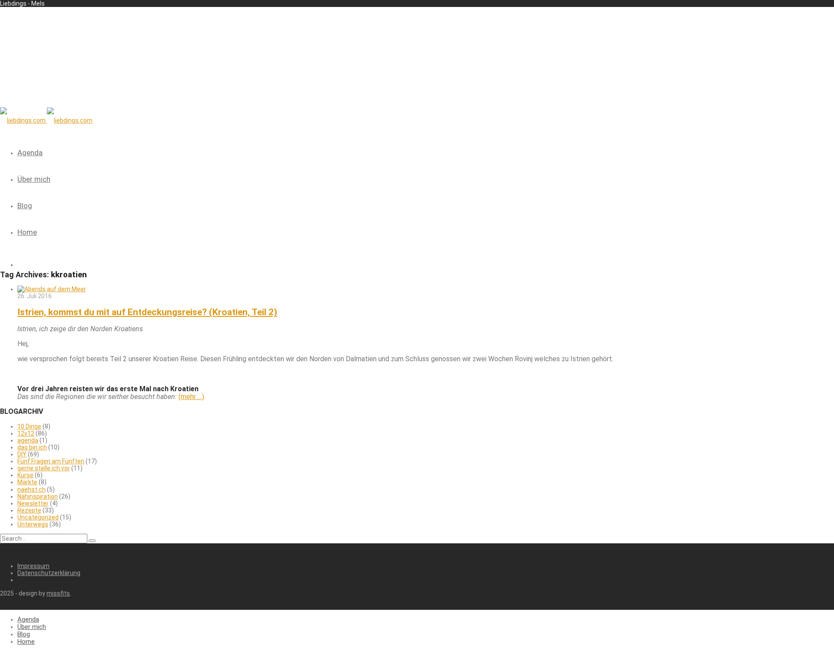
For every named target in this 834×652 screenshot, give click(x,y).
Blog (24, 205)
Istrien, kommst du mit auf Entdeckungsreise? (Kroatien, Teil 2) (147, 312)
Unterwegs (32, 524)
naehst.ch (31, 489)
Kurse (25, 475)
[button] (92, 540)
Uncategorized (38, 517)
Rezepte (29, 510)
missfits (58, 593)
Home (27, 232)
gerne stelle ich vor (43, 468)
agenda (27, 440)
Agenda (30, 152)
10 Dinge (29, 426)
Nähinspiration (37, 496)
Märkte (27, 482)
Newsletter (33, 503)
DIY (21, 454)
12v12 (25, 433)
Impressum (33, 565)
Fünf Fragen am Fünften (50, 461)
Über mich (33, 179)
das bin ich (32, 447)
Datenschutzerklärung (48, 572)
